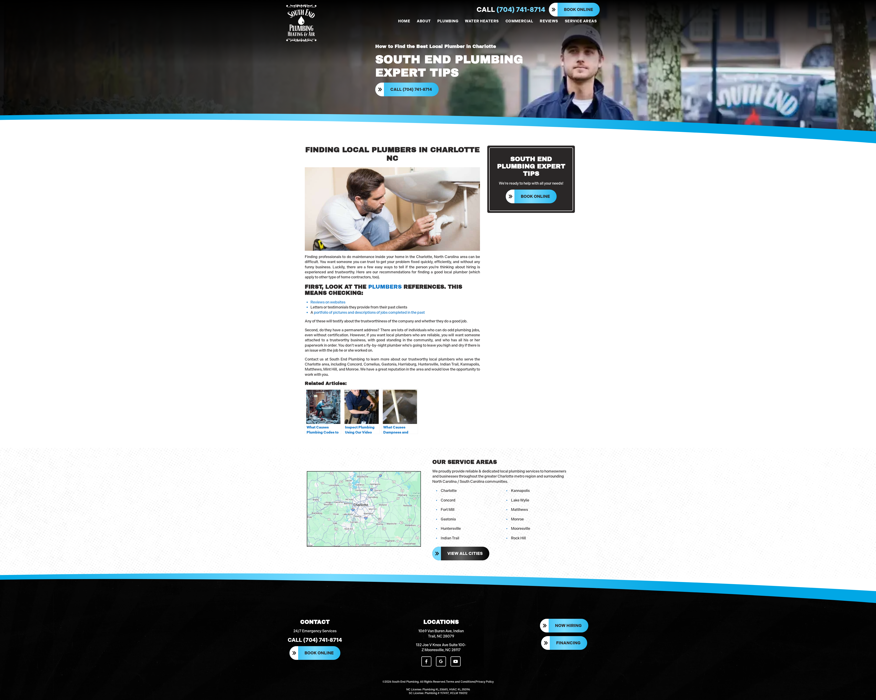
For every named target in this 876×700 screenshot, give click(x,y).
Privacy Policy (485, 681)
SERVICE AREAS (581, 21)
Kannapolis (520, 490)
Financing (568, 642)
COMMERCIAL (519, 21)
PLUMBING (447, 21)
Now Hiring (568, 625)
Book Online (578, 9)
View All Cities (465, 553)
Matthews (519, 509)
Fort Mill (447, 509)
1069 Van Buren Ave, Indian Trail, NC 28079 (441, 633)
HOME (404, 21)
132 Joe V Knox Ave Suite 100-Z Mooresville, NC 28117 (441, 647)
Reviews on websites (327, 302)
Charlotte (449, 490)
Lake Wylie (520, 500)
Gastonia (448, 519)
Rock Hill (518, 538)
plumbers (385, 286)
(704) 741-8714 (511, 9)
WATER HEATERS (482, 21)
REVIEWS (549, 21)
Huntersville (451, 528)
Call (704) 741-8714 (411, 89)
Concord (448, 500)
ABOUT (424, 21)
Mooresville (520, 528)
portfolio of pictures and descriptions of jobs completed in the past (369, 312)
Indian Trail (450, 538)
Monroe (517, 519)
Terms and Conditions (460, 681)
